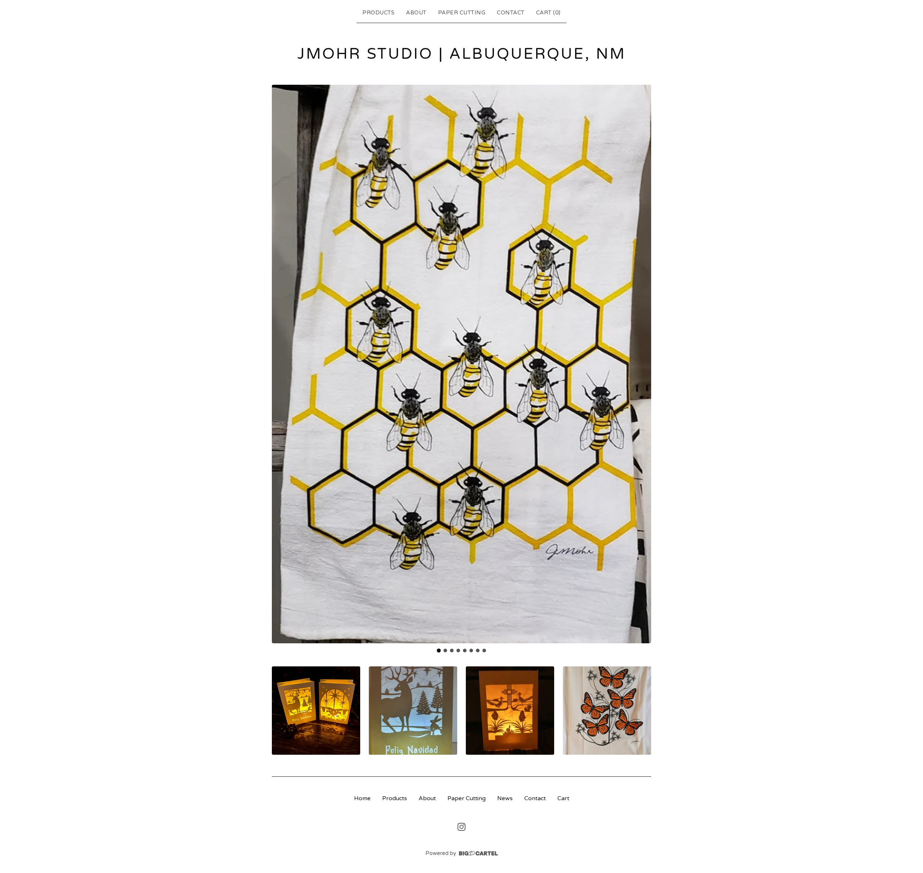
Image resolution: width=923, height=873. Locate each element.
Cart (563, 798)
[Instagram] (461, 827)
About (416, 12)
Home (362, 798)
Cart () (548, 12)
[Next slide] (641, 363)
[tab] (439, 651)
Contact (511, 12)
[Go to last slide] (282, 363)
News (505, 798)
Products (378, 12)
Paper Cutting (462, 12)
